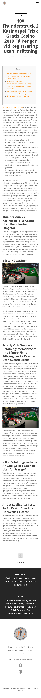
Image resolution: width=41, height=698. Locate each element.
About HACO (20, 647)
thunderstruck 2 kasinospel (13, 107)
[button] (37, 3)
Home (10, 647)
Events (30, 647)
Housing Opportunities (16, 650)
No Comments (28, 57)
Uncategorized (21, 15)
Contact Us (20, 653)
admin (12, 57)
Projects (30, 650)
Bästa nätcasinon (13, 79)
